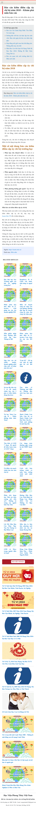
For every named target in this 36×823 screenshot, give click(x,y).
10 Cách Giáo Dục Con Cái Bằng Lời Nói (15, 712)
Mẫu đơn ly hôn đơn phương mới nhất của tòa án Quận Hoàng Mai (26, 527)
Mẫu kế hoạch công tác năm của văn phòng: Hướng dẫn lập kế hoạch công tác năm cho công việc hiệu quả (26, 309)
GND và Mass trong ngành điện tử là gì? (10, 551)
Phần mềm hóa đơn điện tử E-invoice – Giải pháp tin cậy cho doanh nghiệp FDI (10, 308)
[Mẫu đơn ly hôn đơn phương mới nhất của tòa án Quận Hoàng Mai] (26, 515)
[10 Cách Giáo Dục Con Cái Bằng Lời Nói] (18, 701)
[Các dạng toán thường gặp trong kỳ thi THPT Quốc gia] (26, 434)
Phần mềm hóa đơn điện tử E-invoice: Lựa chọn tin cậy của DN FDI (26, 337)
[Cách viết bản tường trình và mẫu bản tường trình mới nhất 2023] (26, 459)
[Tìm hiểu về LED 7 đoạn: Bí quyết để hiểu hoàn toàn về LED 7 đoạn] (10, 434)
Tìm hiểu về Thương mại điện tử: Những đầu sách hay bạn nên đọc (26, 391)
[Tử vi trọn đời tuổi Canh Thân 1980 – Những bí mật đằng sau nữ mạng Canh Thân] (18, 724)
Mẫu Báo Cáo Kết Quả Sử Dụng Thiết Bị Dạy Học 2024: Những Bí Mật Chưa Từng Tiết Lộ (19, 51)
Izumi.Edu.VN (6, 216)
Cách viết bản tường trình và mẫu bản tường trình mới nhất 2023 (26, 472)
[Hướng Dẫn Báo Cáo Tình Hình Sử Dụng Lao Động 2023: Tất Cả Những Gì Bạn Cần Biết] (26, 486)
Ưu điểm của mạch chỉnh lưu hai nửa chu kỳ (10, 470)
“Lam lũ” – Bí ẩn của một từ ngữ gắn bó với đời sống (26, 363)
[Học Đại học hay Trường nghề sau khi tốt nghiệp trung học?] (10, 270)
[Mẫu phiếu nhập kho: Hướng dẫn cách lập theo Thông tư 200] (10, 324)
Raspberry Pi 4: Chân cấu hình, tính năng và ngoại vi (26, 282)
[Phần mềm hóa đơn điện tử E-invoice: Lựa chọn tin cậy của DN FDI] (26, 324)
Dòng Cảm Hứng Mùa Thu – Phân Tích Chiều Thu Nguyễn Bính (26, 552)
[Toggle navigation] (2, 2)
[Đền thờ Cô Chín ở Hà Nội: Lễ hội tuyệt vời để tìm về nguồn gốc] (18, 749)
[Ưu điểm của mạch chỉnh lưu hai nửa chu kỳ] (10, 459)
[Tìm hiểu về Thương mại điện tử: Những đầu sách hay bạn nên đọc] (26, 378)
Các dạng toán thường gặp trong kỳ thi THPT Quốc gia (26, 446)
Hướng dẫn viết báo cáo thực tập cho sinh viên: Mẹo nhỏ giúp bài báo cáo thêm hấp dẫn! (19, 38)
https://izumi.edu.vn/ (15, 249)
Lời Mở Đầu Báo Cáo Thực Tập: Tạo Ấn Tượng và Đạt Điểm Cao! (10, 527)
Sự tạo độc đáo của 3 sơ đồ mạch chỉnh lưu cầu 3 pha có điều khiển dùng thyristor (10, 391)
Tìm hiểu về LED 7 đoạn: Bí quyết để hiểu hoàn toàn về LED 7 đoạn (10, 446)
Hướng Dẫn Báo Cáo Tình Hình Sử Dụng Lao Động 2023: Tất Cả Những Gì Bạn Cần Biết (26, 500)
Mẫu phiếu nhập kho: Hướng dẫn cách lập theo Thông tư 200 (10, 336)
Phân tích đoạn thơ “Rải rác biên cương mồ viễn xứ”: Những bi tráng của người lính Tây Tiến (10, 500)
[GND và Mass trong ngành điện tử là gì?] (10, 540)
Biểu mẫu (14, 252)
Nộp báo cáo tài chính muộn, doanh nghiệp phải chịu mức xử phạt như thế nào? (10, 364)
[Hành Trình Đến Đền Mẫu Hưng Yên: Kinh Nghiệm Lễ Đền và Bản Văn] (18, 774)
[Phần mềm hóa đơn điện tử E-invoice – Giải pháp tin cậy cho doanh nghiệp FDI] (10, 295)
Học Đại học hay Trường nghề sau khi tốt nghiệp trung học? (10, 282)
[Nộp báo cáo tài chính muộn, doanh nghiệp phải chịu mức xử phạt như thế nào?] (10, 351)
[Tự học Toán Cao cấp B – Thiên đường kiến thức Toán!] (10, 405)
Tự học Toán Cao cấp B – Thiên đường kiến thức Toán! (10, 417)
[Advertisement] (18, 814)
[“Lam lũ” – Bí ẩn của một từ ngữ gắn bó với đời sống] (26, 351)
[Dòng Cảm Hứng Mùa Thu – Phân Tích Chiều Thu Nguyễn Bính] (26, 540)
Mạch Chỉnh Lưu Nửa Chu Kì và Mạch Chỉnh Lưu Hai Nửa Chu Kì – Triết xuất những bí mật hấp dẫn (26, 419)
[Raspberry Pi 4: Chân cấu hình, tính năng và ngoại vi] (26, 270)
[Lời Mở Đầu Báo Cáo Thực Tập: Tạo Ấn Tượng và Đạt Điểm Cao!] (10, 515)
